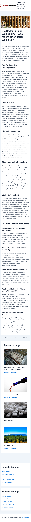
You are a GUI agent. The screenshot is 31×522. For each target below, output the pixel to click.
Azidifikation (8, 445)
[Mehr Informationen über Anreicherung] (15, 410)
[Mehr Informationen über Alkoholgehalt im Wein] (15, 384)
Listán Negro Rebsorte (8, 479)
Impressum (25, 517)
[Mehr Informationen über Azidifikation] (15, 435)
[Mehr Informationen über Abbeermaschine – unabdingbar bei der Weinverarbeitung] (15, 357)
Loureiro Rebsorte (7, 477)
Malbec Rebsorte (6, 471)
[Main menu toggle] (29, 5)
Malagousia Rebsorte (8, 474)
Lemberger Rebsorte (7, 482)
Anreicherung (8, 420)
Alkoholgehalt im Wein (12, 395)
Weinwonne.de (21, 3)
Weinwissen (7, 372)
